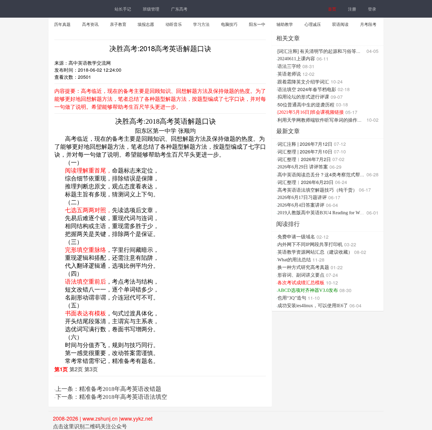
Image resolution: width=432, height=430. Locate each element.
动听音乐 (173, 24)
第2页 (76, 369)
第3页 (91, 369)
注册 (352, 9)
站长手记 (123, 9)
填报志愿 (146, 24)
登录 (372, 9)
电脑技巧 (229, 24)
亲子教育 (118, 24)
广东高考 (179, 9)
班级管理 (151, 9)
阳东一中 (257, 24)
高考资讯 (90, 24)
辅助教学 (285, 24)
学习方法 (201, 24)
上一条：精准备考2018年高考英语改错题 (108, 389)
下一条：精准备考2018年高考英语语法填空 (111, 397)
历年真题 (62, 24)
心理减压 (312, 24)
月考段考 (368, 24)
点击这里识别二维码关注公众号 (90, 426)
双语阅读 (340, 24)
